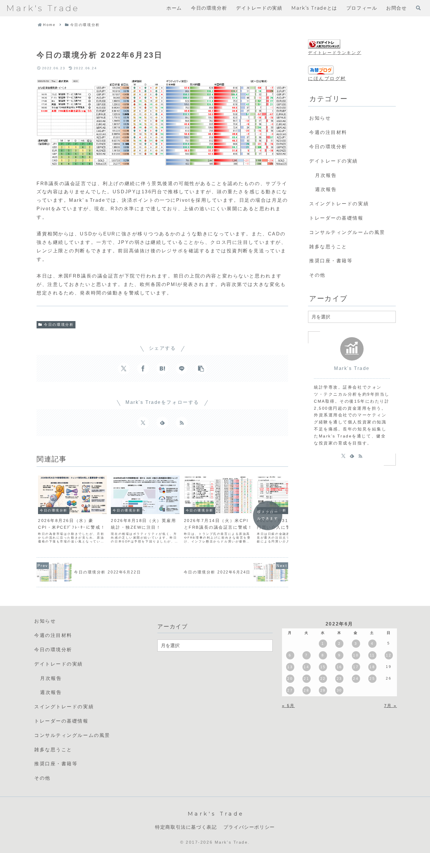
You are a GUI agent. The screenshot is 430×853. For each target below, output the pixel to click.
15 (323, 667)
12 (388, 655)
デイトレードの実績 (333, 160)
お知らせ (320, 118)
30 (339, 690)
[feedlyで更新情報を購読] (162, 422)
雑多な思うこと (328, 246)
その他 (317, 275)
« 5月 (288, 705)
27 (290, 690)
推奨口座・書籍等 (330, 260)
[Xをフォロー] (143, 422)
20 (290, 679)
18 (372, 667)
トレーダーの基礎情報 (336, 218)
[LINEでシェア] (182, 368)
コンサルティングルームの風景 (347, 232)
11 (372, 655)
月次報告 (326, 175)
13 (290, 667)
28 (306, 690)
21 (306, 679)
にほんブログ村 (327, 78)
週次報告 (326, 189)
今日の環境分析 (59, 325)
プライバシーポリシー (249, 827)
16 (339, 667)
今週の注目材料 (328, 132)
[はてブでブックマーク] (162, 368)
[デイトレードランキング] (324, 44)
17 (356, 667)
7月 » (390, 705)
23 (339, 679)
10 (356, 655)
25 (372, 679)
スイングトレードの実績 (339, 203)
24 (356, 679)
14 (306, 667)
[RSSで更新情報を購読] (182, 422)
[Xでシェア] (124, 368)
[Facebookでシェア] (143, 368)
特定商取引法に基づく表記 (186, 827)
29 (323, 690)
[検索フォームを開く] (418, 8)
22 (323, 679)
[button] (201, 368)
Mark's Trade (352, 368)
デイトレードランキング (334, 52)
